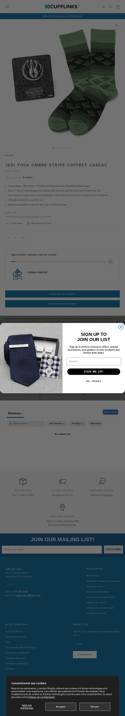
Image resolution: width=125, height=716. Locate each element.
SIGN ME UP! (93, 371)
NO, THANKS (93, 381)
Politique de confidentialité (41, 697)
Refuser (95, 706)
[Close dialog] (121, 326)
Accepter (61, 706)
